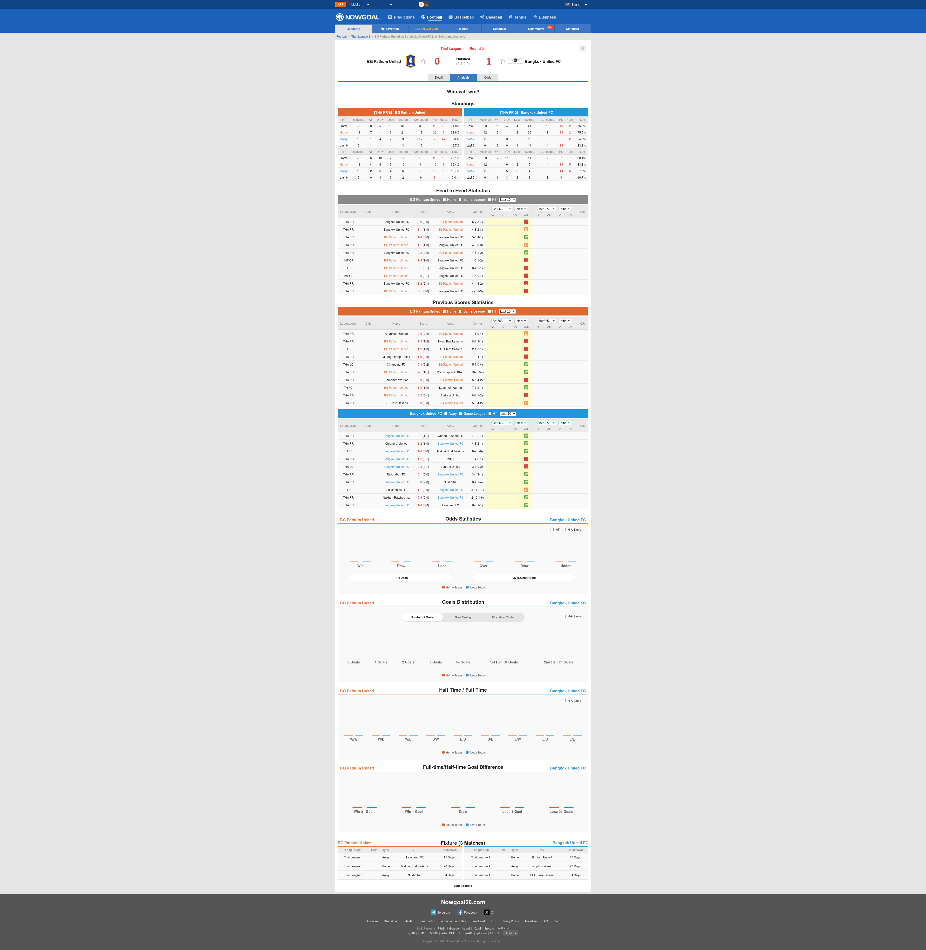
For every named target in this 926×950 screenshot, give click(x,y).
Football (434, 17)
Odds (487, 77)
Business (547, 17)
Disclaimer (391, 921)
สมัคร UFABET (450, 933)
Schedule (499, 29)
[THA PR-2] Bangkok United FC (526, 112)
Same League (474, 199)
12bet (477, 928)
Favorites (392, 29)
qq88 (411, 933)
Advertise (530, 921)
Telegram (444, 912)
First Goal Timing (503, 617)
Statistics (572, 29)
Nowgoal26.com (463, 902)
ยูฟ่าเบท (481, 933)
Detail (439, 77)
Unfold (509, 933)
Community (540, 28)
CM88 (422, 933)
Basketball (464, 17)
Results (463, 29)
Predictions (404, 17)
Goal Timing (463, 617)
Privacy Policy (510, 921)
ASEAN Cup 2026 (427, 29)
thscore (489, 928)
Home (451, 199)
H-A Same (574, 529)
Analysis (463, 77)
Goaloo (454, 928)
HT (494, 199)
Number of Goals (422, 617)
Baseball (494, 17)
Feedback (426, 921)
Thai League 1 (360, 36)
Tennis (520, 17)
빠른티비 (503, 928)
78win (442, 928)
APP (341, 4)
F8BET (494, 933)
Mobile (355, 4)
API (492, 921)
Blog (556, 921)
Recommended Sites (452, 921)
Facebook (470, 912)
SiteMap (408, 921)
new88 (468, 933)
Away (453, 413)
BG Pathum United (425, 199)
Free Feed (478, 921)
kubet (466, 928)
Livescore (353, 29)
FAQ (545, 921)
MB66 (434, 933)
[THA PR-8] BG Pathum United (399, 112)
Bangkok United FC (426, 413)
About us (372, 921)
